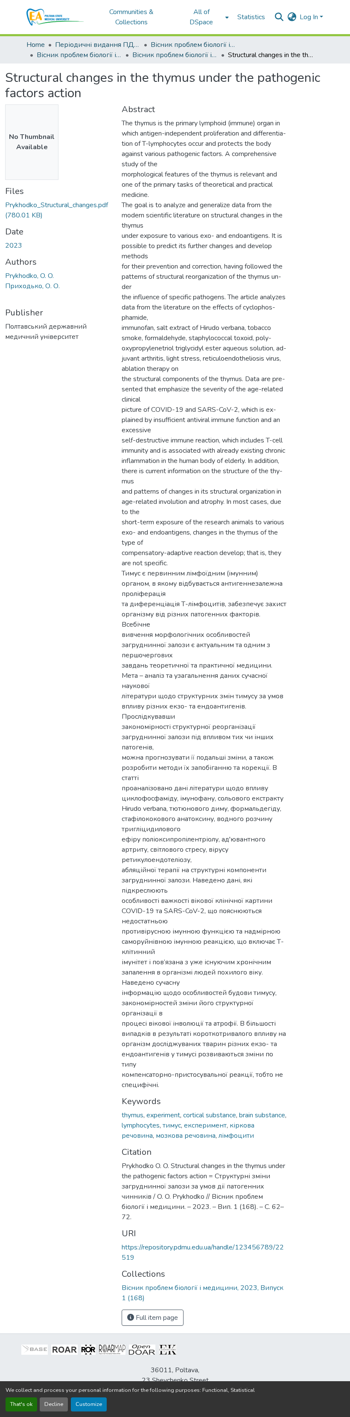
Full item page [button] (156, 1317)
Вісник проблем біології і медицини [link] (193, 44)
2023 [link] (13, 245)
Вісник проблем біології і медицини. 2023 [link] (79, 55)
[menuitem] (204, 17)
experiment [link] (163, 1115)
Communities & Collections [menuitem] (131, 17)
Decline (53, 1404)
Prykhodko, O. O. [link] (29, 276)
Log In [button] (310, 17)
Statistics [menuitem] (251, 17)
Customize (89, 1404)
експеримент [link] (205, 1125)
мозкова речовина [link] (186, 1135)
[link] (58, 210)
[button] (55, 17)
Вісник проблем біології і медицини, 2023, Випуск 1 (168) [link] (175, 55)
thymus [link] (132, 1115)
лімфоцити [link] (236, 1135)
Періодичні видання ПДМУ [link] (97, 44)
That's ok (21, 1404)
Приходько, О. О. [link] (32, 286)
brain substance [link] (262, 1115)
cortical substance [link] (209, 1115)
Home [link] (35, 44)
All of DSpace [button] (201, 17)
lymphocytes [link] (141, 1125)
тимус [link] (172, 1125)
